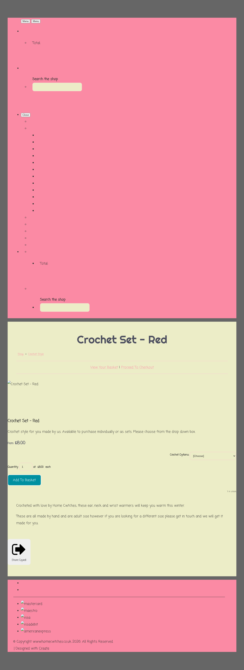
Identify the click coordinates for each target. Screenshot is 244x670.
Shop (32, 128)
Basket (34, 51)
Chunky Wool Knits (51, 156)
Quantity (13, 467)
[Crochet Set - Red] (14, 397)
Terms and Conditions (46, 238)
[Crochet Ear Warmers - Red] (48, 397)
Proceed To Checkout (137, 367)
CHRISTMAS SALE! (50, 169)
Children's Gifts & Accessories (59, 163)
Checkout (36, 58)
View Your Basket (104, 367)
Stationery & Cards (51, 204)
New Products (47, 135)
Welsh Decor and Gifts (54, 142)
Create (44, 648)
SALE (40, 197)
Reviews (35, 224)
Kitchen (42, 190)
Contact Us (37, 217)
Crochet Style (46, 176)
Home (33, 121)
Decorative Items (49, 183)
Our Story (36, 231)
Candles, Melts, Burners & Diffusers (64, 149)
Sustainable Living (50, 210)
